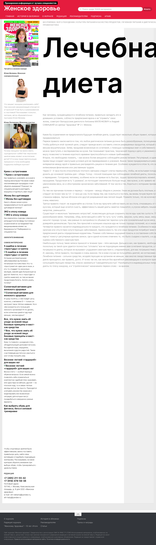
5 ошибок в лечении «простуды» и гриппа (16, 247)
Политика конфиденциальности (58, 539)
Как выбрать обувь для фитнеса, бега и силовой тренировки (18, 408)
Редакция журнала (12, 522)
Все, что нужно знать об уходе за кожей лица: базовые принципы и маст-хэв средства (19, 323)
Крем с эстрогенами (15, 171)
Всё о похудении (66, 22)
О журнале (47, 16)
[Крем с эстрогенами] (20, 174)
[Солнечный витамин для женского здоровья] (20, 294)
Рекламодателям (79, 16)
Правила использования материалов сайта (30, 539)
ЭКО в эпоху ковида (15, 211)
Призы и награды (85, 522)
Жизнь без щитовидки (16, 195)
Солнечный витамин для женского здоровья (17, 288)
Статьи (44, 526)
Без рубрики (49, 22)
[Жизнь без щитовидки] (20, 199)
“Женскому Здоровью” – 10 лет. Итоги (21, 526)
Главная (10, 16)
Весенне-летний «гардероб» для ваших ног (20, 361)
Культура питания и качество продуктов (98, 22)
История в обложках (28, 16)
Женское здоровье (32, 8)
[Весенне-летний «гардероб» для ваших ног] (20, 367)
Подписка (96, 16)
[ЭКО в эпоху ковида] (20, 215)
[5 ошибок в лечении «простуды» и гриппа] (20, 253)
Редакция (62, 16)
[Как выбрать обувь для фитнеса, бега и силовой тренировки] (20, 430)
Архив (108, 16)
